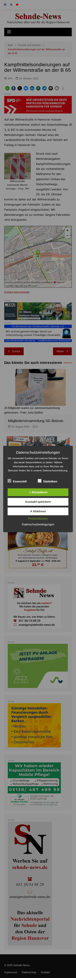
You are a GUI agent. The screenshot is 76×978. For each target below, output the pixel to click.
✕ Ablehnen (38, 511)
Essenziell (20, 481)
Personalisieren (38, 518)
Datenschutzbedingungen (38, 524)
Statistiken (50, 481)
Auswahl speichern (38, 501)
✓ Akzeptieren (38, 492)
